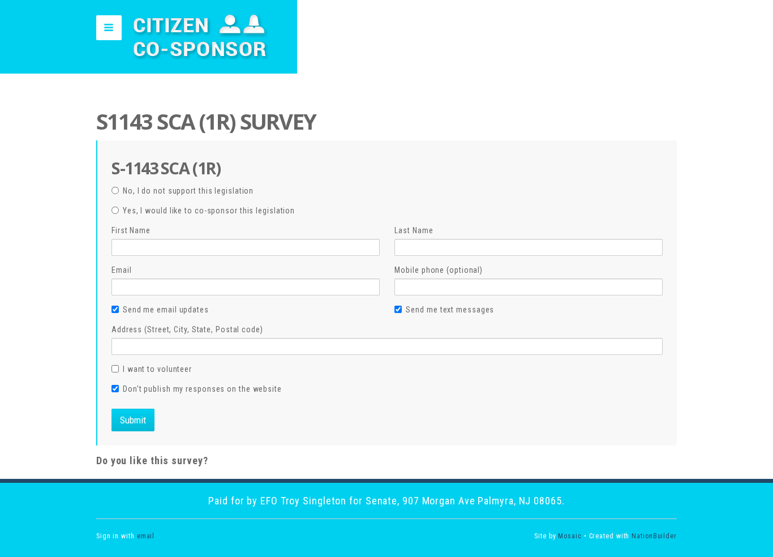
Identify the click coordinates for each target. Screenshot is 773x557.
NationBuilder (654, 536)
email (146, 536)
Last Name (413, 230)
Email (121, 270)
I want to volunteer (157, 369)
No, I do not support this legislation (188, 190)
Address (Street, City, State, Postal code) (187, 329)
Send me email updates (166, 309)
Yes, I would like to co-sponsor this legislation (209, 210)
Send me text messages (450, 309)
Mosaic (569, 536)
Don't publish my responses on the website (202, 388)
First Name (131, 230)
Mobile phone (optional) (438, 270)
